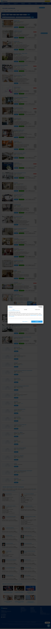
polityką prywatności (33, 315)
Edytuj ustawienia (24, 321)
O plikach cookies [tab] (37, 309)
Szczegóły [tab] (25, 309)
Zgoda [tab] (13, 309)
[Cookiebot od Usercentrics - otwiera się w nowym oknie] (39, 307)
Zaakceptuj (36, 321)
